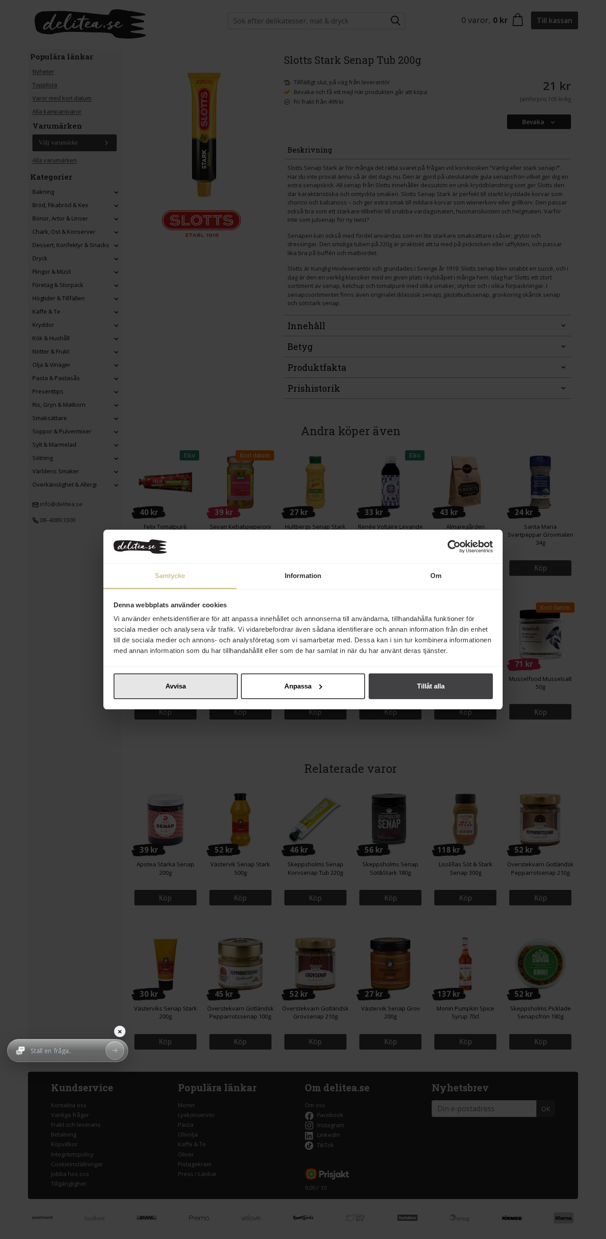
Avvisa (175, 686)
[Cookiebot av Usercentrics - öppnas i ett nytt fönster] (454, 546)
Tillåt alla (431, 686)
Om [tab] (435, 575)
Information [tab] (303, 575)
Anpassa (297, 686)
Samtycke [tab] (170, 575)
